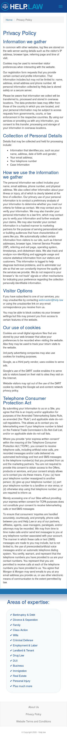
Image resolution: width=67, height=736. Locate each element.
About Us (33, 707)
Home (9, 20)
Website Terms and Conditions (33, 721)
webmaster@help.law (51, 300)
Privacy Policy (33, 714)
